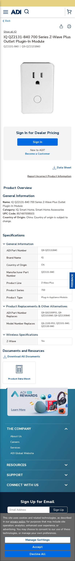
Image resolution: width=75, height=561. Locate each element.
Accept (37, 547)
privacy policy (17, 521)
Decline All (38, 554)
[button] (72, 280)
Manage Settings (37, 540)
